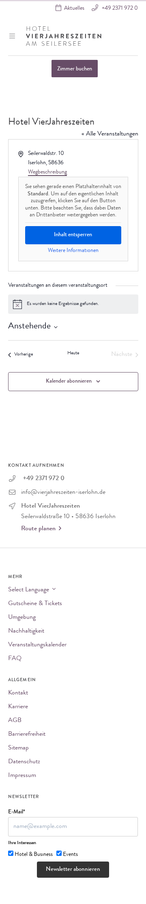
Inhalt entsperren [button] (73, 235)
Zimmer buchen (74, 69)
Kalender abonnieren (69, 381)
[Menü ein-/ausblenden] (13, 36)
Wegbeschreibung (47, 172)
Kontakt (18, 693)
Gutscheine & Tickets (35, 604)
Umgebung (22, 617)
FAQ (14, 659)
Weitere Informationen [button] (73, 251)
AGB (14, 721)
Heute (73, 353)
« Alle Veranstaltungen (110, 134)
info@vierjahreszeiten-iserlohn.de (63, 492)
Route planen (38, 529)
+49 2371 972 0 (119, 8)
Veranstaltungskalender (37, 645)
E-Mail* (16, 812)
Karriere (18, 707)
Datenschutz (24, 762)
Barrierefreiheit (26, 734)
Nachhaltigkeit (26, 631)
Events (70, 854)
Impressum (22, 776)
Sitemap (18, 748)
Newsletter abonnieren (73, 870)
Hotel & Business (34, 854)
